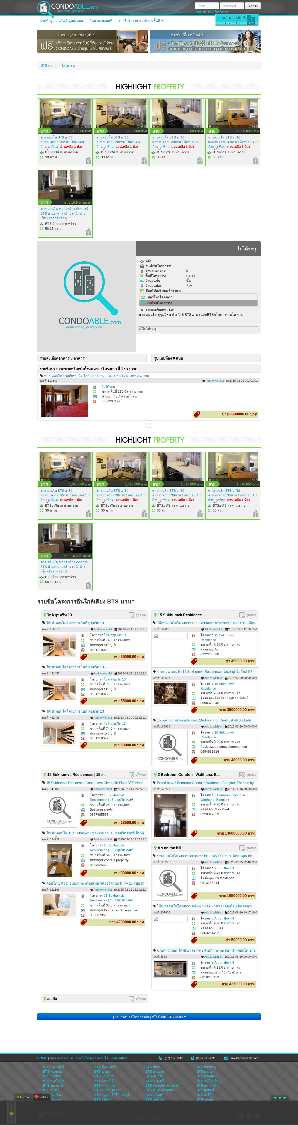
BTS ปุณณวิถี (103, 1076)
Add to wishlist (215, 380)
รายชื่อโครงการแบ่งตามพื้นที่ (140, 21)
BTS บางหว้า (52, 1076)
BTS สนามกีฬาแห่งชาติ (162, 1085)
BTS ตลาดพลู (206, 1067)
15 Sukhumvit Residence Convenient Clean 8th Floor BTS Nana (94, 783)
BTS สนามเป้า (207, 1085)
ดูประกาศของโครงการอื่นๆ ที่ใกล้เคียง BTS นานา (148, 1016)
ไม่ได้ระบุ (68, 65)
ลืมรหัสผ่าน (221, 11)
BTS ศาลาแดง (104, 1085)
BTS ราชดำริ (103, 1081)
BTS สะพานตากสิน (159, 1090)
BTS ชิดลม (153, 1067)
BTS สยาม (50, 1090)
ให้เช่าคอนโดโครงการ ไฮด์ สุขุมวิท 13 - (76, 667)
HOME (42, 1058)
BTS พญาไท (154, 1076)
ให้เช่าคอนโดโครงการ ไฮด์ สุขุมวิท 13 (75, 623)
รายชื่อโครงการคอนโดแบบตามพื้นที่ (101, 1058)
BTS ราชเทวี (155, 1081)
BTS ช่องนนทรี (105, 1067)
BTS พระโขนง (53, 1081)
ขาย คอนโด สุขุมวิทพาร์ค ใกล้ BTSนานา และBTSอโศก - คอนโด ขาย (96, 376)
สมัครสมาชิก (203, 11)
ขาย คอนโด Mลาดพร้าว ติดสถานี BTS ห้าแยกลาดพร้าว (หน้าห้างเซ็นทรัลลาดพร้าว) (64, 213)
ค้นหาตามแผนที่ (100, 21)
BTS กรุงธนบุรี (53, 1067)
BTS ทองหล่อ (52, 1071)
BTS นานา (48, 65)
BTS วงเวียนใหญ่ (209, 1081)
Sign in (253, 5)
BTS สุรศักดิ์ (205, 1090)
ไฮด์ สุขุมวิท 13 (115, 635)
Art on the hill (224, 868)
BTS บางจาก (155, 1071)
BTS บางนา (205, 1071)
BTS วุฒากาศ (53, 1085)
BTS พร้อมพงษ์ (207, 1076)
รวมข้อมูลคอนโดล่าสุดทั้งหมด (61, 21)
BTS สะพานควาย (106, 1090)
